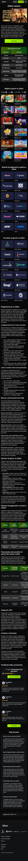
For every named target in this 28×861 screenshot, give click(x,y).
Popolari (3, 92)
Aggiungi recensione (14, 676)
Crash (16, 92)
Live (10, 92)
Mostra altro (14, 725)
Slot (23, 92)
